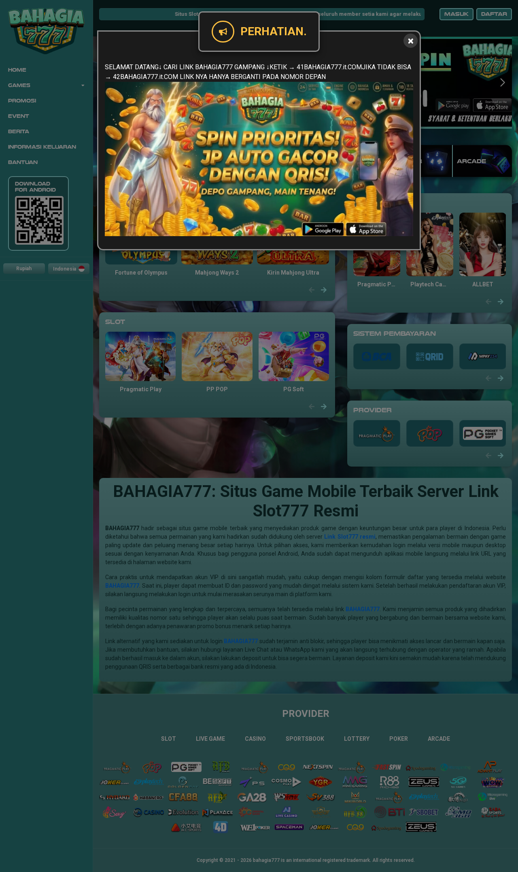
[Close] (410, 41)
